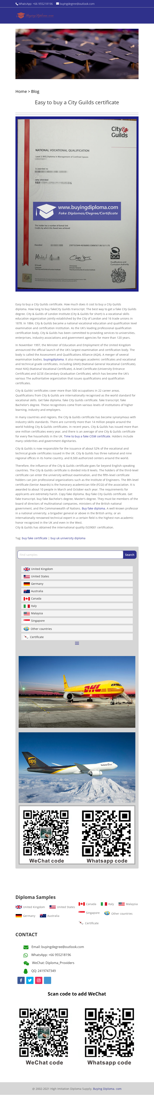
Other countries (41, 629)
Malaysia (37, 613)
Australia (37, 591)
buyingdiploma (54, 359)
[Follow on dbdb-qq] (47, 980)
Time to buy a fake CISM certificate (87, 436)
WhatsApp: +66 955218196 (51, 955)
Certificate (37, 637)
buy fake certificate (34, 538)
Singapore (38, 620)
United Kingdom (42, 569)
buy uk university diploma (68, 538)
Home (21, 91)
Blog (35, 91)
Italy (34, 606)
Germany (37, 584)
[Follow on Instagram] (38, 980)
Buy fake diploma (94, 508)
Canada (36, 598)
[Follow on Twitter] (29, 980)
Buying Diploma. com (107, 1089)
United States (40, 576)
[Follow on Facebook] (21, 980)
